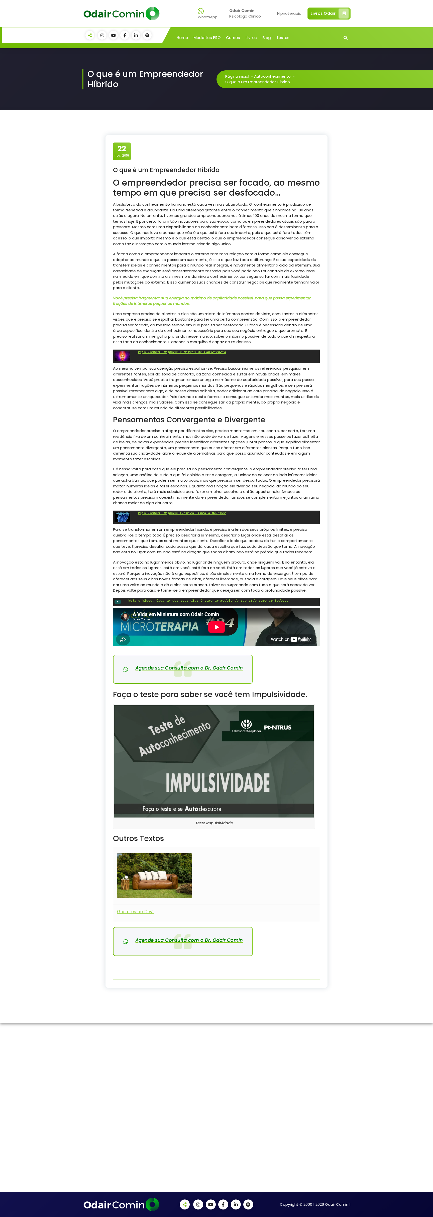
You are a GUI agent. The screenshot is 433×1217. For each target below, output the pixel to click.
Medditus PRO (207, 37)
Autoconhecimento (272, 76)
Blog (266, 37)
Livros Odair (323, 13)
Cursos (233, 37)
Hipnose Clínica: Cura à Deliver (182, 513)
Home (182, 37)
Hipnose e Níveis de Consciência (182, 352)
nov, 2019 (122, 151)
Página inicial (237, 76)
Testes (282, 37)
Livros (251, 37)
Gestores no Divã (135, 911)
